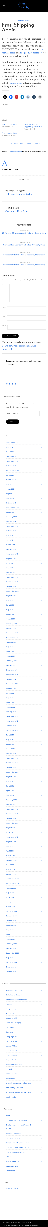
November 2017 (12, 554)
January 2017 (11, 572)
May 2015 (9, 647)
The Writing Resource (14, 1088)
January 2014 (11, 712)
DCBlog (9, 1004)
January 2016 (11, 628)
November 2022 (12, 461)
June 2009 (10, 865)
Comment (5, 285)
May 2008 (10, 902)
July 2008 (10, 893)
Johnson (9, 1032)
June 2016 (10, 605)
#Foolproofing (17, 143)
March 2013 (10, 749)
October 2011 (11, 818)
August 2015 (10, 642)
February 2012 (11, 800)
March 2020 (10, 498)
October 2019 (11, 503)
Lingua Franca (11, 1050)
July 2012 (9, 781)
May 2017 (9, 568)
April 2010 (10, 851)
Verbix (8, 1157)
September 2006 (12, 953)
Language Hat (11, 1037)
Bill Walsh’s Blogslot (14, 995)
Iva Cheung (10, 1027)
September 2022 (12, 470)
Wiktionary (10, 1171)
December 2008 (12, 879)
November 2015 (12, 633)
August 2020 (11, 494)
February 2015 (11, 661)
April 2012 (10, 791)
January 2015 (11, 665)
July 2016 (9, 600)
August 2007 (11, 925)
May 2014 (9, 698)
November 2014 (12, 675)
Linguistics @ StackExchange (17, 1147)
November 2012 (12, 763)
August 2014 (11, 688)
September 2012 (12, 772)
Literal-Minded (11, 1055)
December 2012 (12, 758)
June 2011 (9, 832)
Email (4, 317)
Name (4, 308)
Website (4, 325)
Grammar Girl (11, 1018)
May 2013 (9, 739)
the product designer (30, 53)
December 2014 (12, 670)
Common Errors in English (16, 1120)
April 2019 (10, 512)
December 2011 (12, 809)
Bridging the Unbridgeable (16, 999)
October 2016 (11, 586)
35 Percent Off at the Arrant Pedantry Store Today (24, 255)
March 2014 (10, 707)
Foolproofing (15, 83)
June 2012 (10, 786)
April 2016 (10, 614)
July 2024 (9, 447)
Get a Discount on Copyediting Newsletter (33, 125)
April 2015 (10, 651)
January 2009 (11, 874)
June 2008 (10, 897)
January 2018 (11, 549)
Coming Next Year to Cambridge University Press (24, 245)
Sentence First (11, 1074)
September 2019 (12, 507)
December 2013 (12, 716)
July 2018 (9, 535)
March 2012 (10, 795)
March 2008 (10, 907)
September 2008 (12, 883)
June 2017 (10, 563)
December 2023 (12, 456)
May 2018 (9, 540)
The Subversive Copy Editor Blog (18, 1083)
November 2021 (12, 480)
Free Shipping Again (9, 124)
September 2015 (12, 637)
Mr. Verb (9, 1069)
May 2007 (10, 930)
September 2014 (12, 684)
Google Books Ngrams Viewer (17, 1143)
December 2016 (12, 577)
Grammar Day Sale (16, 211)
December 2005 (12, 967)
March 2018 (10, 545)
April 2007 (10, 934)
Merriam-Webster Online (15, 1152)
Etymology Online (13, 1138)
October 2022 (11, 466)
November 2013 (12, 721)
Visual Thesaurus (12, 1161)
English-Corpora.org (14, 1133)
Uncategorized (16, 151)
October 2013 (11, 726)
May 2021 (9, 484)
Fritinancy (10, 1013)
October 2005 (11, 971)
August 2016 (11, 596)
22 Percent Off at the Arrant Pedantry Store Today (24, 265)
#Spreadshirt (33, 143)
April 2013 (10, 744)
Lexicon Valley (11, 1046)
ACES (8, 1116)
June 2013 (10, 735)
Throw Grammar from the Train (18, 1092)
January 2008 (11, 916)
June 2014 (10, 693)
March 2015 (10, 656)
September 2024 (12, 442)
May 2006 (10, 958)
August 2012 (10, 777)
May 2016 (9, 610)
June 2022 (10, 475)
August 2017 (11, 558)
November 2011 (12, 814)
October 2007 (11, 920)
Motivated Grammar (14, 1064)
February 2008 (11, 911)
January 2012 (11, 804)
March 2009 (10, 869)
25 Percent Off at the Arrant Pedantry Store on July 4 (24, 234)
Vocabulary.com (12, 1166)
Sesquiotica (10, 1078)
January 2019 (11, 521)
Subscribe (13, 421)
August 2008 (11, 888)
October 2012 (11, 767)
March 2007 (10, 939)
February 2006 (11, 962)
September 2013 (12, 730)
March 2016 (10, 619)
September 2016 (12, 591)
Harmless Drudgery (13, 1023)
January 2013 (11, 753)
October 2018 (11, 531)
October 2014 (11, 679)
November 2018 (12, 526)
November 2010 (12, 837)
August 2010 (11, 842)
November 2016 (12, 582)
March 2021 (10, 489)
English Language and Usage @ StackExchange (18, 1127)
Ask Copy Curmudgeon (15, 990)
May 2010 (9, 846)
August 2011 (10, 828)
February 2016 (11, 623)
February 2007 (11, 944)
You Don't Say (11, 1097)
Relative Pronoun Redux (18, 194)
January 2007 (11, 948)
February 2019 (11, 517)
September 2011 (12, 823)
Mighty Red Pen (12, 1060)
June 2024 (10, 452)
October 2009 (11, 860)
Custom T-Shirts (12, 1189)
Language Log (11, 1041)
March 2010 (10, 855)
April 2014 (10, 702)
